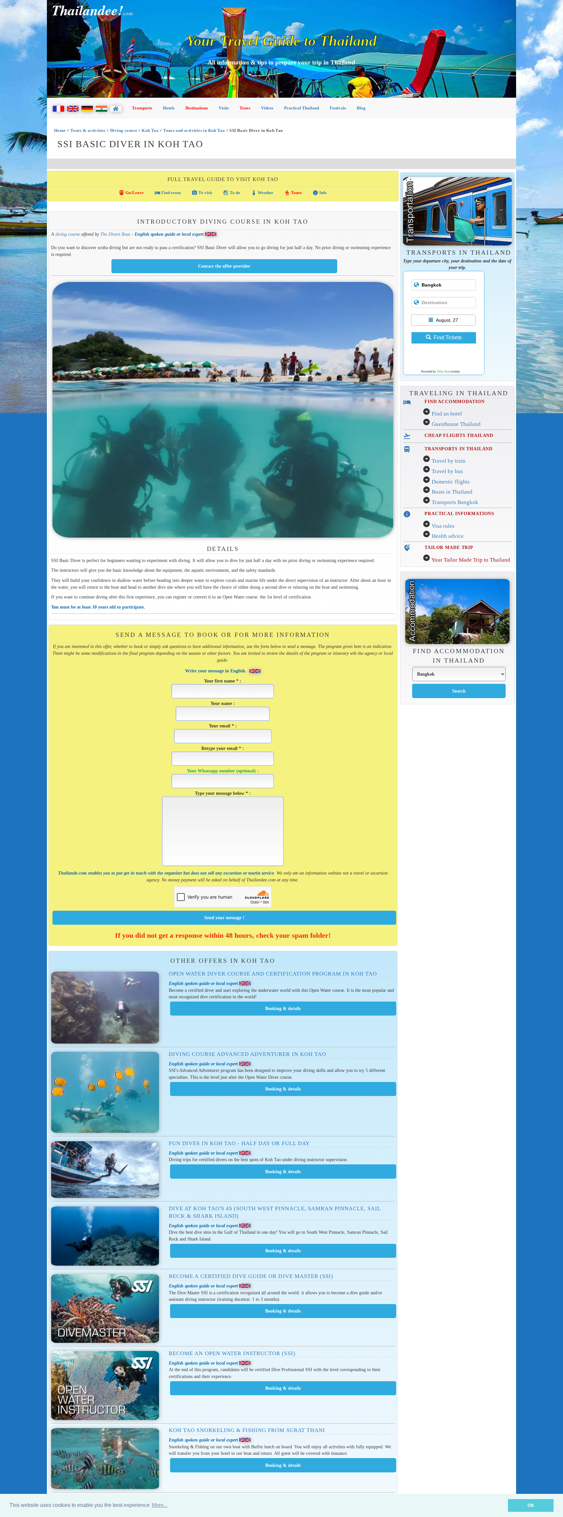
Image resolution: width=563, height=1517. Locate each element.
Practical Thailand (301, 107)
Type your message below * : (223, 793)
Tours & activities (88, 130)
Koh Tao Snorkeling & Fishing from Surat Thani (247, 1430)
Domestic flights (451, 482)
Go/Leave (131, 193)
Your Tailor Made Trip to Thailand (470, 560)
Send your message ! (224, 917)
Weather (262, 193)
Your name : (222, 703)
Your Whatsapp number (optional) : (223, 770)
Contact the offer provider (224, 266)
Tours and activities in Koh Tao (194, 130)
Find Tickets (448, 337)
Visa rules (443, 526)
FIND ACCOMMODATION (455, 401)
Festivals (338, 107)
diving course (67, 234)
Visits (224, 107)
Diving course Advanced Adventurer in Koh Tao (247, 1054)
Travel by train (449, 461)
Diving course (123, 130)
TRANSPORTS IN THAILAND (459, 448)
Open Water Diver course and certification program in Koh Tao (273, 974)
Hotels (169, 107)
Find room (167, 193)
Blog (361, 107)
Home (60, 130)
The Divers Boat (115, 234)
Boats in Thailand (452, 492)
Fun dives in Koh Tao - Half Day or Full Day (239, 1143)
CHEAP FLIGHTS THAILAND (459, 435)
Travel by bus (447, 471)
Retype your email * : (222, 748)
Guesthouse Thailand (456, 424)
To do (231, 193)
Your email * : (223, 725)
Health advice (448, 536)
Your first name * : (222, 680)
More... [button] (159, 1505)
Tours (244, 107)
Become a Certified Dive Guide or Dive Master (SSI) (251, 1276)
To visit (202, 193)
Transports (142, 107)
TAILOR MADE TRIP (449, 547)
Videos (267, 107)
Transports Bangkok (455, 502)
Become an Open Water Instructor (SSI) (232, 1353)
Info (319, 193)
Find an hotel (447, 414)
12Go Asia (443, 371)
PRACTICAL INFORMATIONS (459, 513)
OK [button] (530, 1505)
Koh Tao (150, 130)
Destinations (196, 107)
